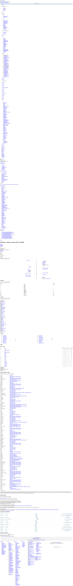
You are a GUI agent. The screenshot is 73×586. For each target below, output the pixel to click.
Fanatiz (4, 102)
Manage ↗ (3, 163)
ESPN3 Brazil (11, 388)
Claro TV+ (16, 388)
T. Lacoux (26, 275)
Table (1, 254)
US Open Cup (3, 174)
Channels (3, 79)
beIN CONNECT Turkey (18, 481)
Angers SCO (6, 363)
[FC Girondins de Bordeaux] (1, 245)
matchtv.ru (18, 460)
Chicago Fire (5, 57)
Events (1, 252)
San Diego (10, 571)
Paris (5, 360)
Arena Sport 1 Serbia (12, 435)
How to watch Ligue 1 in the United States (9, 510)
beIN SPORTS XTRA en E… (7, 123)
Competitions (2, 170)
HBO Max (4, 130)
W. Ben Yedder (48, 278)
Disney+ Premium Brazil (21, 388)
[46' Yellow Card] (2, 311)
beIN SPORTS (13, 486)
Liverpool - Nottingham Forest (30, 542)
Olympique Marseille (7, 350)
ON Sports (14, 488)
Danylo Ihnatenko (5, 339)
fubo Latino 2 (3, 215)
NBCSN (4, 115)
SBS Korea (11, 430)
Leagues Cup (3, 553)
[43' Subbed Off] (2, 322)
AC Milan (4, 46)
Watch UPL (4, 141)
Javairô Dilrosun (5, 338)
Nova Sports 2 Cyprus (12, 401)
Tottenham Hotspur (5, 41)
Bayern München (5, 49)
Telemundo (4, 116)
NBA (37, 553)
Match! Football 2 (15, 460)
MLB (37, 554)
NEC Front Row (18, 577)
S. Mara (27, 276)
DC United (5, 62)
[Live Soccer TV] (2, 0)
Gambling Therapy (58, 542)
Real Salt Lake (5, 71)
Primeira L (3, 155)
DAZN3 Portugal (12, 457)
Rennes (5, 361)
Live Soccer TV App (38, 543)
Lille (5, 349)
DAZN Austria (11, 382)
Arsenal (4, 38)
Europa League (5, 21)
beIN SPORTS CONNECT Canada (19, 392)
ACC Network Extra (5, 119)
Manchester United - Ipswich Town (31, 546)
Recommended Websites (38, 549)
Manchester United (11, 544)
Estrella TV (4, 127)
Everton (4, 42)
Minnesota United (12, 570)
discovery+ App (18, 414)
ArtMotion (14, 431)
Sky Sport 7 (11, 398)
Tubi (2, 224)
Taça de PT (3, 156)
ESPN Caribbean (12, 380)
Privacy (37, 545)
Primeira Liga (5, 26)
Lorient (5, 357)
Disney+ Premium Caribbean (17, 380)
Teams (2, 35)
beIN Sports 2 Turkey (12, 481)
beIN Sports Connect (12, 381)
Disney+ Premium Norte (13, 399)
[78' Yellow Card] (1, 318)
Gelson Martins (40, 338)
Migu (18, 396)
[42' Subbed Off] (2, 321)
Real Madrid (4, 43)
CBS (4, 103)
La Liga (3, 152)
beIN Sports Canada (12, 392)
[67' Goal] (1, 305)
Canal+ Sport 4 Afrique (12, 386)
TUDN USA (5, 113)
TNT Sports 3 (11, 414)
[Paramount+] (11, 184)
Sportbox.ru (11, 460)
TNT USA (4, 137)
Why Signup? (12, 534)
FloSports (4, 128)
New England (11, 554)
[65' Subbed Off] (2, 314)
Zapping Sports (5, 142)
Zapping (14, 388)
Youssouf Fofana (41, 339)
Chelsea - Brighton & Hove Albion (31, 543)
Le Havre (5, 362)
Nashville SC (10, 552)
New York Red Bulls (6, 60)
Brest (5, 355)
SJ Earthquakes (11, 566)
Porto (4, 48)
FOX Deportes (5, 117)
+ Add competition (4, 172)
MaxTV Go (16, 435)
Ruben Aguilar (40, 336)
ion (3, 131)
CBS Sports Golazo (5, 124)
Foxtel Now (16, 381)
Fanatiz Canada (29, 392)
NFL (38, 553)
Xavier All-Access (18, 584)
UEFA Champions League (5, 176)
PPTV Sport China (16, 396)
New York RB (11, 557)
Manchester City (5, 40)
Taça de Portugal (5, 27)
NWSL (4, 17)
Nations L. (3, 148)
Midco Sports (5, 132)
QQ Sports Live (12, 396)
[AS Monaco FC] (1, 250)
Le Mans (5, 356)
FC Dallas (5, 69)
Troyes (5, 359)
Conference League (5, 22)
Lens (5, 351)
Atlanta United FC (6, 63)
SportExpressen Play (12, 475)
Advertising (37, 544)
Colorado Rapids (11, 568)
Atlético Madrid (5, 44)
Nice (5, 358)
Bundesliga (4, 25)
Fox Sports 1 (4, 108)
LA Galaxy (5, 74)
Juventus (4, 45)
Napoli (4, 47)
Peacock (24, 544)
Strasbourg (5, 366)
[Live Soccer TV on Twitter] (31, 563)
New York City (11, 556)
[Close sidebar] (0, 239)
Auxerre (5, 365)
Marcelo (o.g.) (44, 274)
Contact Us (37, 551)
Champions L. (3, 147)
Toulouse (5, 364)
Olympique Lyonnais (7, 352)
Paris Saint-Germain (5, 50)
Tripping (43, 263)
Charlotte (10, 555)
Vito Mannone (40, 335)
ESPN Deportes (18, 548)
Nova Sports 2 (11, 415)
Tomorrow (4, 8)
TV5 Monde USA (56, 509)
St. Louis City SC (6, 70)
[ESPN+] (17, 184)
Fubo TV (14, 505)
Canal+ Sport (11, 377)
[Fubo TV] (1, 184)
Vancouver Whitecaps (10, 564)
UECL (2, 149)
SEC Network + (18, 579)
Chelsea (10, 543)
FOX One (4, 129)
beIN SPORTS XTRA (6, 122)
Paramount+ (4, 111)
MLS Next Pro (5, 133)
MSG (4, 134)
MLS (2, 150)
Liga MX (4, 32)
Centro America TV (5, 125)
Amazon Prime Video (6, 120)
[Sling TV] (4, 184)
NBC (2, 190)
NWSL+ (4, 135)
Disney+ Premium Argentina (13, 379)
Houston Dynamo (6, 67)
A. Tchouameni (44, 262)
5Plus (10, 427)
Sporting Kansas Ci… (7, 76)
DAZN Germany (12, 412)
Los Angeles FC (6, 68)
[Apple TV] (7, 184)
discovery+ (14, 414)
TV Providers (22, 541)
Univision (4, 118)
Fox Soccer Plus (5, 107)
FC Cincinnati (5, 59)
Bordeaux (1, 244)
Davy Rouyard (4, 335)
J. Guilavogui (29, 269)
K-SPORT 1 (11, 375)
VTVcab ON (11, 488)
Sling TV (24, 542)
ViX (3, 140)
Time (4, 160)
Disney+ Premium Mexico (13, 441)
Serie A (4, 24)
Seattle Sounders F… (6, 75)
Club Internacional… (6, 56)
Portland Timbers (6, 72)
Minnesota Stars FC (6, 73)
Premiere (4, 136)
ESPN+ (4, 109)
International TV (2, 255)
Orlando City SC (6, 61)
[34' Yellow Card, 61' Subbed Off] (2, 325)
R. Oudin (1, 246)
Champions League (5, 20)
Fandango (17, 570)
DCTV (4, 126)
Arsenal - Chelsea (32, 556)
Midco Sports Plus (18, 575)
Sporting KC (11, 574)
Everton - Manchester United (30, 555)
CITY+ (16, 568)
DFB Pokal (4, 28)
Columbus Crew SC (6, 65)
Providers (37, 547)
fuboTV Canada (25, 392)
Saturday (4, 9)
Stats (0, 253)
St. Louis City (11, 567)
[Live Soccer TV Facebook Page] (31, 562)
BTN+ (16, 566)
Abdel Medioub (5, 337)
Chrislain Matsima (41, 337)
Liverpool (4, 39)
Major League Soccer (4, 173)
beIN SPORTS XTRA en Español (44, 509)
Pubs (37, 548)
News (2, 145)
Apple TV (4, 110)
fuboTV (4, 112)
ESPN (4, 104)
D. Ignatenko (26, 273)
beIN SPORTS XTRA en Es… (5, 208)
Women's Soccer (38, 542)
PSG (5, 354)
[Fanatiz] (14, 184)
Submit (9, 534)
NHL (40, 553)
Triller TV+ (4, 138)
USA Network (3, 199)
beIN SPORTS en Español (18, 486)
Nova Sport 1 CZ (12, 402)
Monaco (5, 353)
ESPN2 (4, 106)
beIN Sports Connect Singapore (13, 469)
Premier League (5, 23)
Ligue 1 (3, 180)
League (2, 160)
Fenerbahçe (4, 51)
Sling (16, 505)
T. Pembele (29, 271)
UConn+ (17, 582)
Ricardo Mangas (5, 336)
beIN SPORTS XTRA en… (17, 565)
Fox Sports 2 (17, 550)
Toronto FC (11, 558)
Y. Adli (30, 273)
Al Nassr (10, 550)
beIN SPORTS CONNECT (17, 376)
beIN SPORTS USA (21, 505)
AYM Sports (4, 121)
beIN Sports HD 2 (12, 376)
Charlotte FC (5, 58)
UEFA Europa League (4, 179)
